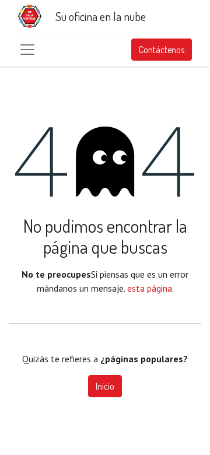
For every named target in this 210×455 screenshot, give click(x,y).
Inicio (105, 386)
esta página (149, 288)
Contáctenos (161, 49)
